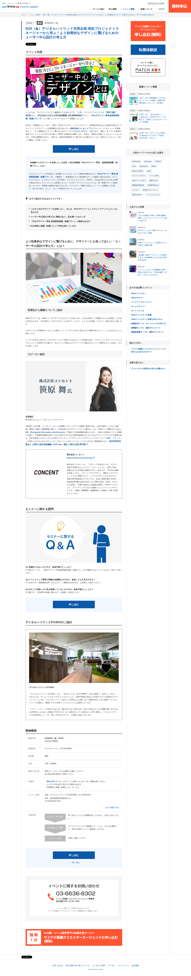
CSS (134, 166)
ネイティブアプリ (139, 176)
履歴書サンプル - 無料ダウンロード (145, 328)
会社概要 (135, 965)
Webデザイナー (137, 298)
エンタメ (135, 190)
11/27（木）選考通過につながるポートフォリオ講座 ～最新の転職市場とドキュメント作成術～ (152, 100)
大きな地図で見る (112, 807)
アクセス (111, 965)
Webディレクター (138, 293)
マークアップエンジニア (141, 302)
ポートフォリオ (137, 311)
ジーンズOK (154, 176)
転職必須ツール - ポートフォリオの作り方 (148, 323)
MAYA (153, 166)
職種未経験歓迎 (138, 185)
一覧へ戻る (75, 862)
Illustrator (147, 161)
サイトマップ (123, 965)
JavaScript (144, 166)
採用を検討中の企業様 (156, 3)
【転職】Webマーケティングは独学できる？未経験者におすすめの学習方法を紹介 (152, 257)
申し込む (74, 149)
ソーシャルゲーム (153, 195)
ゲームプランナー (138, 306)
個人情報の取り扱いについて (77, 965)
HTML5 (158, 161)
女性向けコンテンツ (150, 190)
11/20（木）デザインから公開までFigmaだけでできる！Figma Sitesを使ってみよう (152, 135)
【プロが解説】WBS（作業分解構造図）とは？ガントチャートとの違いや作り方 (152, 218)
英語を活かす (137, 195)
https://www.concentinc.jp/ (79, 458)
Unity (149, 171)
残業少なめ (153, 180)
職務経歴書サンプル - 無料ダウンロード (147, 332)
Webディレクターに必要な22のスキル (146, 319)
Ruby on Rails (137, 171)
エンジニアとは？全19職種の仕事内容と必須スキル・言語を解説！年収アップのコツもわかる (152, 272)
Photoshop (136, 161)
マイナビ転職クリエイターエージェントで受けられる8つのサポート (148, 350)
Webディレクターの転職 (141, 315)
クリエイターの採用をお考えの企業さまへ (148, 368)
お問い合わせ (57, 965)
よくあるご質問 (98, 965)
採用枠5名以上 (153, 185)
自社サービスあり (139, 180)
